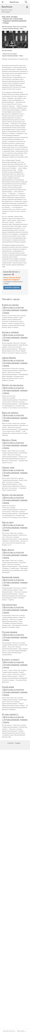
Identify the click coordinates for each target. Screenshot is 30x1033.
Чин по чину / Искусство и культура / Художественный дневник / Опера (15, 526)
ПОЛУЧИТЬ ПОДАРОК (12, 287)
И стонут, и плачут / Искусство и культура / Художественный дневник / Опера (15, 663)
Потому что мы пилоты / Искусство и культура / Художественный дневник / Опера (15, 389)
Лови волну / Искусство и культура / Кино (13, 1031)
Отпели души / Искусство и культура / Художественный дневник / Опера (15, 471)
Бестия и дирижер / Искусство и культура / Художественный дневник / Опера (15, 336)
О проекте (11, 743)
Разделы (17, 743)
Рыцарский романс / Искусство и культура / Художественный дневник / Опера (15, 581)
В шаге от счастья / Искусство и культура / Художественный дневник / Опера (15, 308)
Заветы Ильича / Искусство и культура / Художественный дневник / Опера (15, 361)
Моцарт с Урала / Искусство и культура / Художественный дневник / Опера (15, 444)
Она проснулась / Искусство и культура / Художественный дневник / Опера (15, 608)
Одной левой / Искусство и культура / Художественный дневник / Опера (15, 690)
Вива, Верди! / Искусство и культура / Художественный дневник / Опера (15, 553)
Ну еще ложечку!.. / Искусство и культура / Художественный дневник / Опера (15, 718)
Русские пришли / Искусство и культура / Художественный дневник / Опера (15, 636)
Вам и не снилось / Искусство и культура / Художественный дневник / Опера (15, 416)
